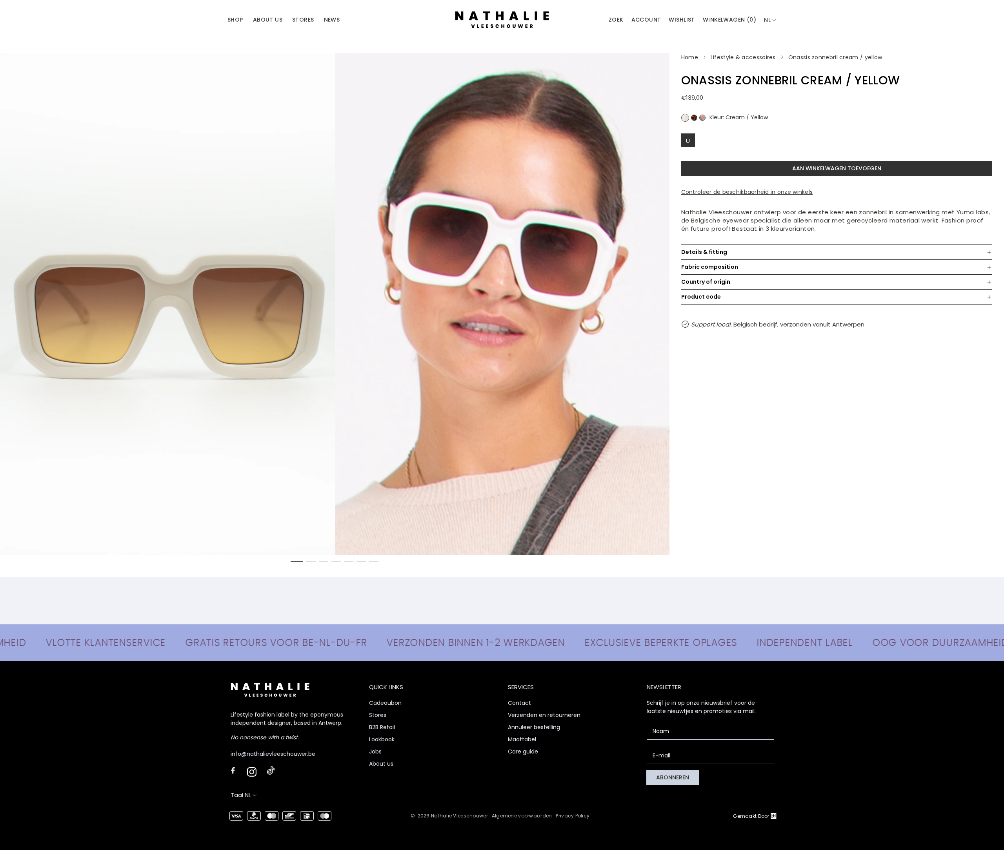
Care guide (523, 751)
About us (381, 764)
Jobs (375, 751)
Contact (519, 703)
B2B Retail (382, 727)
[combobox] (770, 20)
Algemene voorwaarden (522, 815)
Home (689, 57)
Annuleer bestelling (534, 727)
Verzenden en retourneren (544, 715)
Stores (377, 715)
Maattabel (522, 739)
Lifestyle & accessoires (743, 57)
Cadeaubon (385, 703)
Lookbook (382, 739)
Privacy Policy (572, 815)
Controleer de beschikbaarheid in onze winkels (747, 192)
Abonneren (672, 777)
